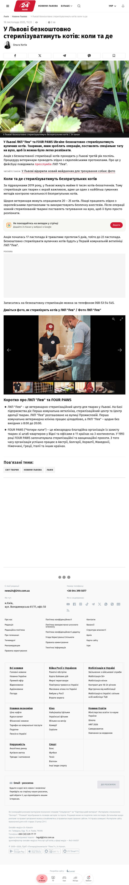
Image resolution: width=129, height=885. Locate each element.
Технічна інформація (56, 648)
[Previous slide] (9, 350)
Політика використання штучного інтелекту (62, 626)
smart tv (52, 851)
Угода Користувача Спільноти (60, 637)
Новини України (18, 676)
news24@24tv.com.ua (17, 590)
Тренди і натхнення (20, 757)
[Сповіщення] (123, 6)
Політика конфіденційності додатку (63, 632)
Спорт (52, 744)
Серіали (53, 729)
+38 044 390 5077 (76, 590)
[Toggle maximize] (121, 319)
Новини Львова (48, 6)
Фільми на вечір (57, 721)
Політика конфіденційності (59, 620)
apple (34, 851)
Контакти (91, 620)
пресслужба (43, 164)
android (17, 851)
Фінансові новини (19, 721)
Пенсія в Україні (18, 733)
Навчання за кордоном (100, 733)
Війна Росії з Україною (63, 668)
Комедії (53, 725)
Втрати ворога (56, 697)
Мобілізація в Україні (101, 668)
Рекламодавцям (12, 646)
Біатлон (53, 761)
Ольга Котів (20, 45)
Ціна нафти (16, 712)
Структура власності (96, 630)
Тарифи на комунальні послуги (26, 725)
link (68, 604)
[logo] (25, 6)
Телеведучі (10, 640)
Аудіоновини (16, 689)
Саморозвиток (95, 728)
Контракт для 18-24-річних (102, 685)
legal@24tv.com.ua (45, 837)
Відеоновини (16, 685)
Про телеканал (12, 635)
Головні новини (18, 672)
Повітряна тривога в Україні (63, 685)
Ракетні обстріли (58, 672)
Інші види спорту (58, 765)
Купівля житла (17, 752)
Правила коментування (57, 642)
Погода (13, 693)
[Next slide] (120, 350)
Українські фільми (58, 716)
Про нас (8, 620)
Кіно (52, 708)
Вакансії (90, 625)
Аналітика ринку (18, 748)
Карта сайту (92, 640)
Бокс (51, 748)
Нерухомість (17, 744)
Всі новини (16, 668)
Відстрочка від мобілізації (101, 689)
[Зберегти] (113, 55)
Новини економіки (21, 708)
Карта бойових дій (58, 676)
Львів (6, 17)
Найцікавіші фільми (59, 712)
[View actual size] (114, 319)
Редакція (9, 625)
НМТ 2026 (93, 724)
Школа (91, 720)
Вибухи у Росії (56, 693)
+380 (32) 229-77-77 (27, 834)
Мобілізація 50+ (96, 676)
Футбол (53, 752)
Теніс (51, 757)
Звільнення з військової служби (105, 672)
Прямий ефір (16, 680)
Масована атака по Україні (63, 689)
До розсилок (108, 784)
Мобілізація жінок (97, 680)
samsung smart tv (70, 851)
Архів (89, 635)
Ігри (88, 646)
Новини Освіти (97, 708)
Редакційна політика (15, 630)
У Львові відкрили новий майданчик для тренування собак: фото (68, 171)
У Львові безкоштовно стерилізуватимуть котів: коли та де (59, 17)
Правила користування (16, 651)
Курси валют (16, 716)
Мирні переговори (58, 680)
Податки (14, 729)
